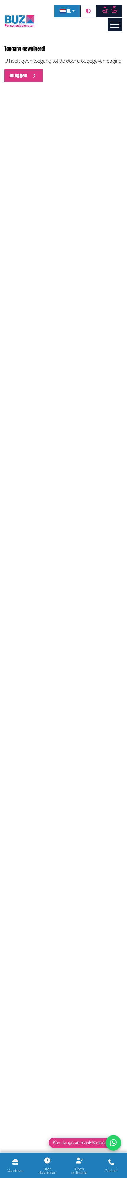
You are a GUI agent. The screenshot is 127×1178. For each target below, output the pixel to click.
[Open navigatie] (115, 24)
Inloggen (21, 75)
